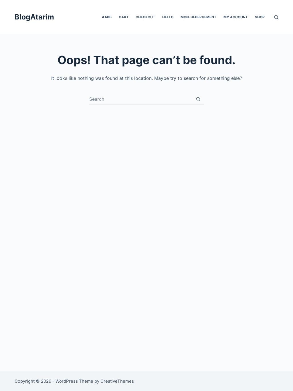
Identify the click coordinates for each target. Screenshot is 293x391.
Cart (123, 17)
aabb (107, 17)
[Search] (276, 17)
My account (235, 17)
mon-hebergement (198, 17)
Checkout (145, 17)
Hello (167, 17)
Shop (260, 17)
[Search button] (198, 98)
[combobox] (141, 99)
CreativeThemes (117, 381)
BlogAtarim (34, 17)
